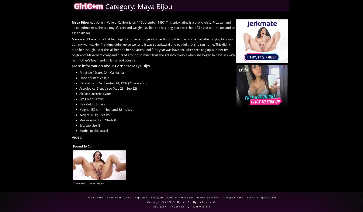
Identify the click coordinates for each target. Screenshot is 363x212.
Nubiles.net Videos (180, 197)
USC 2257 (159, 206)
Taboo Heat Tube (117, 197)
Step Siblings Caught (261, 197)
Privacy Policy (179, 206)
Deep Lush (140, 197)
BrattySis (157, 197)
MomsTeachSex (208, 197)
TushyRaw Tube (233, 197)
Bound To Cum (84, 146)
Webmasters (201, 206)
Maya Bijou (96, 183)
